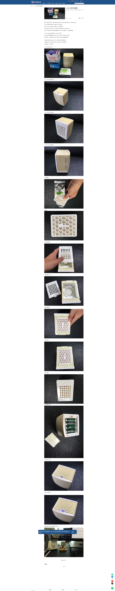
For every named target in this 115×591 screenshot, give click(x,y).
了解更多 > (40, 532)
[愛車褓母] (36, 2)
